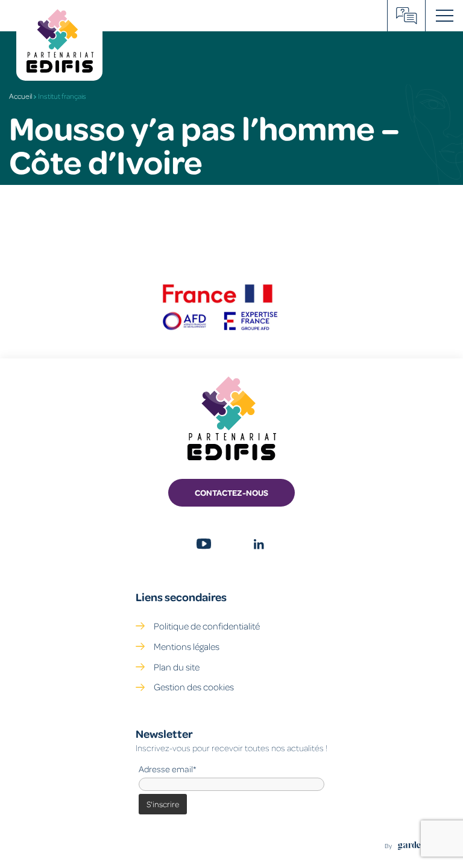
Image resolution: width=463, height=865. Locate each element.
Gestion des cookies (194, 687)
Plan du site (177, 667)
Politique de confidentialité (207, 626)
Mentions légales (186, 646)
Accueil (20, 96)
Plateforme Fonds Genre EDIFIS (406, 15)
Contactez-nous (231, 492)
